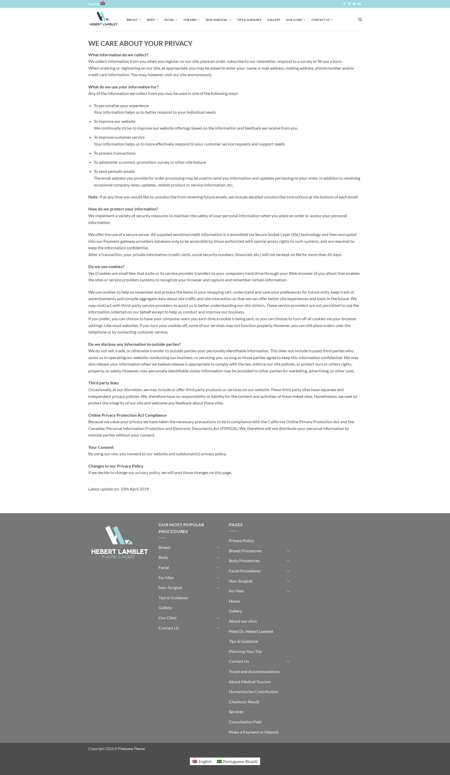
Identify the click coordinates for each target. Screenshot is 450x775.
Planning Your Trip (245, 651)
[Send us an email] (359, 4)
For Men (190, 19)
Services (236, 711)
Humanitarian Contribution (253, 691)
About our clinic (243, 621)
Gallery (273, 19)
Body (151, 19)
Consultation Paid (245, 721)
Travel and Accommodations (254, 671)
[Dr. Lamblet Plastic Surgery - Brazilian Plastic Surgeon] (103, 19)
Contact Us (320, 19)
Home (234, 600)
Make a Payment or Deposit (254, 731)
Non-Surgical (217, 19)
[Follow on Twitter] (354, 4)
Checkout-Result (244, 701)
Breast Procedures (245, 550)
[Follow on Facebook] (344, 4)
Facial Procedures (245, 570)
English (93, 4)
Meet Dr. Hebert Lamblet (251, 631)
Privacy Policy (241, 540)
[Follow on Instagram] (349, 4)
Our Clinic (294, 19)
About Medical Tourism (250, 681)
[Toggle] (218, 547)
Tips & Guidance (249, 19)
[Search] (360, 19)
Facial (169, 19)
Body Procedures (244, 560)
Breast (132, 19)
